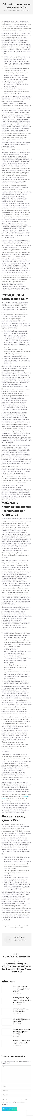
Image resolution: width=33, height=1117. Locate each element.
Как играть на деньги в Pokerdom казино (20, 1010)
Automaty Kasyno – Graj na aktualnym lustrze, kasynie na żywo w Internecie (22, 1000)
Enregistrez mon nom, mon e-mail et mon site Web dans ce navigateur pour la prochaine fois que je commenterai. (15, 1102)
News (10, 926)
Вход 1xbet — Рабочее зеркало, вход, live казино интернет (21, 989)
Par (15, 926)
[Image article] (6, 989)
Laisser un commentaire (16, 927)
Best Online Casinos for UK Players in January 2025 (21, 1042)
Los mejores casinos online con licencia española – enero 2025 (21, 1032)
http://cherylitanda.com (20, 940)
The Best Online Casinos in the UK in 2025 (21, 1020)
